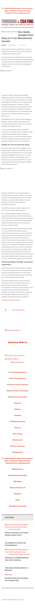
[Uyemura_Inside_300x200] (17, 415)
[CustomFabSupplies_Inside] (17, 461)
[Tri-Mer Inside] (17, 428)
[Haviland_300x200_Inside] (17, 494)
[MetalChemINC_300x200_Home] (17, 469)
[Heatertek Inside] (18, 488)
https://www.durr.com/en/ (12, 300)
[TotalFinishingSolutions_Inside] (18, 372)
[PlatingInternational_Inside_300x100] (17, 422)
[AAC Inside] (17, 500)
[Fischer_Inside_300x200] (17, 446)
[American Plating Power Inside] (17, 378)
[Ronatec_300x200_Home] (17, 403)
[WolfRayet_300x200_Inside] (17, 482)
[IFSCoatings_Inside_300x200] (18, 434)
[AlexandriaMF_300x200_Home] (17, 475)
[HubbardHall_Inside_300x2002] (17, 452)
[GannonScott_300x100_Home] (17, 440)
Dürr (19, 54)
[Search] (31, 2)
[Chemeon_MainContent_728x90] (17, 11)
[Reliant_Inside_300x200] (17, 397)
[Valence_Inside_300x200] (17, 391)
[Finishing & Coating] (17, 22)
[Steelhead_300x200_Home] (17, 506)
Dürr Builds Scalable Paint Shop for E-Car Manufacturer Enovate (17, 36)
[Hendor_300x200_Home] (17, 409)
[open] (4, 2)
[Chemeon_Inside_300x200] (17, 385)
